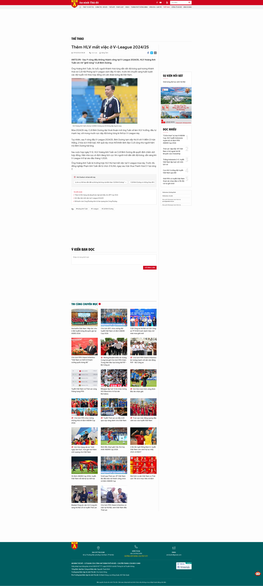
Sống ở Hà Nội (177, 7)
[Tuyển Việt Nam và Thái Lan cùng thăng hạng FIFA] (84, 378)
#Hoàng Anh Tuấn (82, 209)
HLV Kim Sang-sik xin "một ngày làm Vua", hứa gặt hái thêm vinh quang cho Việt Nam (84, 449)
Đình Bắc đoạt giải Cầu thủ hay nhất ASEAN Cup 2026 (113, 448)
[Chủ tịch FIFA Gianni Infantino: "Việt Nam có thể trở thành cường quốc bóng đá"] (84, 346)
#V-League (94, 209)
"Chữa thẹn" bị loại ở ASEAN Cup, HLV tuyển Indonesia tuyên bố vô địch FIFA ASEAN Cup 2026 (174, 139)
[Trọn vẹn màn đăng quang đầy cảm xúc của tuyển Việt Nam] (143, 407)
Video (127, 7)
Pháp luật (120, 7)
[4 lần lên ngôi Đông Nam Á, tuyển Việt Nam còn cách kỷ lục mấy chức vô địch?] (143, 436)
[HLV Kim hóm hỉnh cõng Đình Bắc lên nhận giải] (143, 378)
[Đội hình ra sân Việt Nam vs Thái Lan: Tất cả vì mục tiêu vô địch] (143, 465)
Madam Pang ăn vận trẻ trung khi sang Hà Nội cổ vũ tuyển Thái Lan (84, 506)
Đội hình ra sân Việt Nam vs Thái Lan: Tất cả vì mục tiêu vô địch (142, 477)
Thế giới (112, 7)
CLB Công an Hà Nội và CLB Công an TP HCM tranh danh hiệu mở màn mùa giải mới (143, 331)
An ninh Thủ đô (89, 2)
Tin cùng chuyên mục (84, 304)
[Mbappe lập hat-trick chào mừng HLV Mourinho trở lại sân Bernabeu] (114, 378)
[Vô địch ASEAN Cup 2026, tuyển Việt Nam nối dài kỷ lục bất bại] (84, 465)
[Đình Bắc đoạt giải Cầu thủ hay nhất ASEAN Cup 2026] (114, 436)
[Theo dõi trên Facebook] (157, 2)
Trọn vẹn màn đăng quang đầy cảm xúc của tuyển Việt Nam (143, 419)
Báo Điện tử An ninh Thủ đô (74, 4)
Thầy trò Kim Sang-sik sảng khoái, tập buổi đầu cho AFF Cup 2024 (96, 195)
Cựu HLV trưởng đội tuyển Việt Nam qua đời (173, 171)
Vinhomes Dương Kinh (169, 192)
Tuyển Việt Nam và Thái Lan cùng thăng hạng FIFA (84, 390)
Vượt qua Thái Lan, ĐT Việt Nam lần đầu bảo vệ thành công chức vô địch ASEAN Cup (113, 478)
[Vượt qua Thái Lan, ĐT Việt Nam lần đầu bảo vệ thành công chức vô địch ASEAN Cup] (114, 465)
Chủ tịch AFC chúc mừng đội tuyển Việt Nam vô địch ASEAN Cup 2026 (113, 331)
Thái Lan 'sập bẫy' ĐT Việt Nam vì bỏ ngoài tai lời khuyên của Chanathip (173, 151)
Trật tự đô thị (88, 7)
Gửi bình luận (150, 268)
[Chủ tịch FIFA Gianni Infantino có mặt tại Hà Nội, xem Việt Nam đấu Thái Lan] (114, 494)
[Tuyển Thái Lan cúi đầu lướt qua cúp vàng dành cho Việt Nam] (114, 407)
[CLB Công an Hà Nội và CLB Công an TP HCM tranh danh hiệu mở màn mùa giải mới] (143, 317)
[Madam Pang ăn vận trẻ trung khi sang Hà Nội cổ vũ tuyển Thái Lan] (84, 494)
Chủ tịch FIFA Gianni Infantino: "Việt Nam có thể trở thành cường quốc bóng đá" (83, 360)
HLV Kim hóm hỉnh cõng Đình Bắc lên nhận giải (142, 390)
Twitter (151, 53)
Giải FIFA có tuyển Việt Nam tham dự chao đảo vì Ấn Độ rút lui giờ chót (174, 181)
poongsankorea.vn (168, 201)
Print (155, 53)
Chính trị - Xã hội (101, 7)
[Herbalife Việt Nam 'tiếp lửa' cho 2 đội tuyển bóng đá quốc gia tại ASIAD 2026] (84, 317)
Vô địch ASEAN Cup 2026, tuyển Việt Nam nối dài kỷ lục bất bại (83, 477)
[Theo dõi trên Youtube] (160, 2)
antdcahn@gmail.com (173, 555)
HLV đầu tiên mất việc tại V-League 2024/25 (89, 198)
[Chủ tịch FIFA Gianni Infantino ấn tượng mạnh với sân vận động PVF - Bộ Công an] (143, 346)
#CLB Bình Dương (107, 209)
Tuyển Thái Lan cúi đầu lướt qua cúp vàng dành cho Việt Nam (113, 419)
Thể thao (166, 7)
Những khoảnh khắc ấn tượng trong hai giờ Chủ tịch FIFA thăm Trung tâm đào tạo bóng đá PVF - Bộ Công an (114, 361)
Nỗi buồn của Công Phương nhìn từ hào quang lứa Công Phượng (96, 201)
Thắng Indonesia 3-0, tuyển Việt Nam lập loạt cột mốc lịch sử (173, 162)
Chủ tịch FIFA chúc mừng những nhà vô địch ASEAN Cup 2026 (83, 420)
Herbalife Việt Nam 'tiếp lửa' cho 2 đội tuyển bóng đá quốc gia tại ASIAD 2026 (84, 331)
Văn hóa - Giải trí (155, 7)
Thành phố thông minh (139, 7)
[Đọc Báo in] (168, 3)
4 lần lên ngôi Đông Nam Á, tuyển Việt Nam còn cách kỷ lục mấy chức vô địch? (143, 449)
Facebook (148, 53)
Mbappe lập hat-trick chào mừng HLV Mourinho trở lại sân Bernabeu (114, 391)
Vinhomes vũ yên (167, 196)
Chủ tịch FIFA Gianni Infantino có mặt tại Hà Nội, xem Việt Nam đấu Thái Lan (114, 507)
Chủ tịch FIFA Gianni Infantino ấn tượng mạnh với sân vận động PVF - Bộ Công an (143, 360)
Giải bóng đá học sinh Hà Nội (174, 82)
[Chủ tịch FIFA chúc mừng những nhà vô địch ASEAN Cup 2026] (84, 407)
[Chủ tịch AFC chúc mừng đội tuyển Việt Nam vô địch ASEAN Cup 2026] (114, 317)
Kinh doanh (187, 7)
